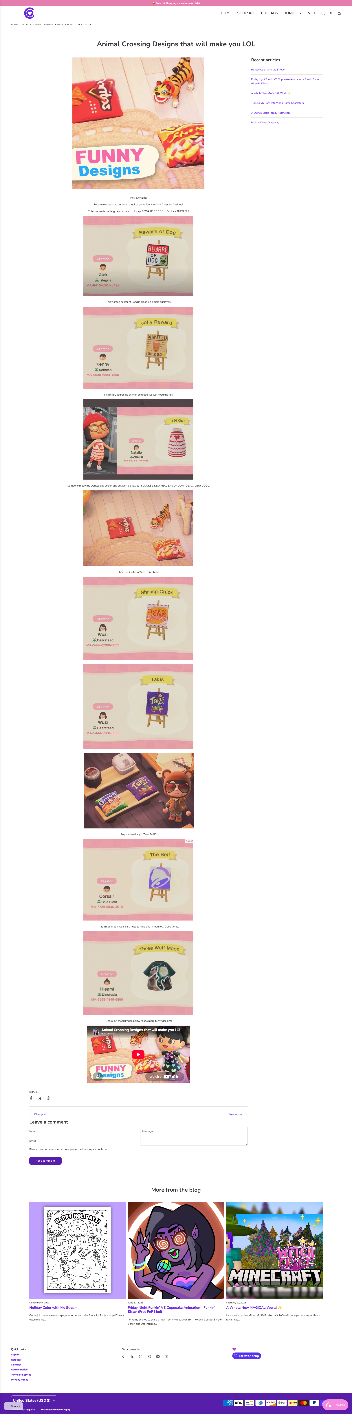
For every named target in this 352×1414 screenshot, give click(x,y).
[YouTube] (158, 1356)
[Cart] (339, 13)
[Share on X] (40, 1098)
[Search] (323, 13)
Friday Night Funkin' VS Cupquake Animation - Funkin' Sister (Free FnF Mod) (171, 1309)
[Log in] (331, 13)
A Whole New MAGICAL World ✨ (271, 93)
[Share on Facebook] (31, 1098)
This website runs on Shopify (55, 1409)
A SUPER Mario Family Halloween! (270, 112)
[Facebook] (123, 1356)
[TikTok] (166, 1356)
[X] (132, 1356)
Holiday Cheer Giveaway (265, 122)
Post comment (45, 1160)
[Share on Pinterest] (48, 1098)
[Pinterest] (149, 1356)
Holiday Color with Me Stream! (268, 69)
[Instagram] (141, 1356)
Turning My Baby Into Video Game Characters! (278, 103)
